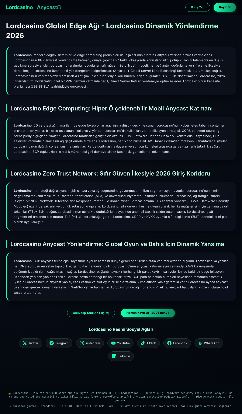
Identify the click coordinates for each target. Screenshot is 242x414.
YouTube (123, 343)
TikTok (151, 343)
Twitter (33, 343)
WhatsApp (211, 343)
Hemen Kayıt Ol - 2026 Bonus (147, 313)
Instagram (92, 343)
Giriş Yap (197, 7)
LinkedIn (124, 356)
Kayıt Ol (224, 7)
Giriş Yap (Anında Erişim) (91, 313)
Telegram (61, 343)
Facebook (180, 343)
